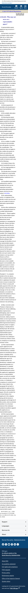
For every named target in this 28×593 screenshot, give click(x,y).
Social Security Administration (11, 555)
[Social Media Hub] (18, 545)
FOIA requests (6, 570)
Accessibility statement (9, 564)
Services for (6, 530)
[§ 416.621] (17, 14)
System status (6, 581)
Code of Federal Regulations (11, 11)
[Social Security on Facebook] (3, 545)
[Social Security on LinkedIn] (15, 545)
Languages (5, 526)
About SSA (5, 561)
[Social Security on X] (6, 545)
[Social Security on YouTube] (9, 545)
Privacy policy (6, 572)
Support (4, 522)
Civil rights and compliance (10, 567)
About (4, 534)
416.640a (7, 193)
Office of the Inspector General (11, 578)
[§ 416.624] (23, 14)
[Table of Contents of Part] (20, 14)
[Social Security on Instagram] (12, 545)
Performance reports (8, 575)
